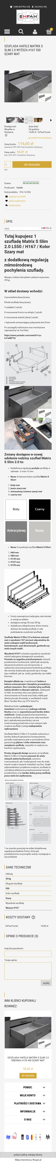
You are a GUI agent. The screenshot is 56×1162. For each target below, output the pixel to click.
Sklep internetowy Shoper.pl (28, 1160)
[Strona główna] (28, 17)
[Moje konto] (35, 32)
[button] (7, 32)
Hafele (19, 187)
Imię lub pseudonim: (13, 948)
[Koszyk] (49, 31)
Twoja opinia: (10, 960)
